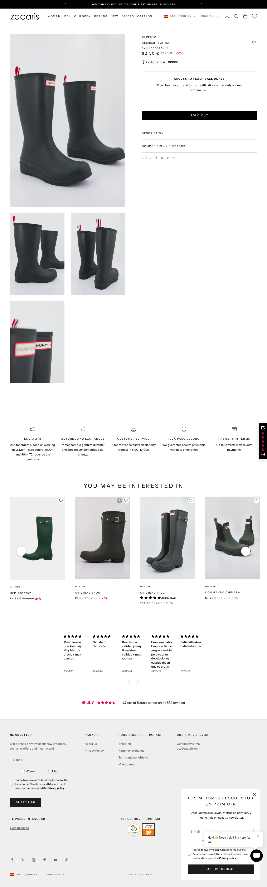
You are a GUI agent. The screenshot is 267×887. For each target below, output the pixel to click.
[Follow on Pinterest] (45, 860)
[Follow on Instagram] (34, 860)
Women (31, 771)
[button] (130, 682)
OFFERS (128, 16)
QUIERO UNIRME (220, 869)
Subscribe (25, 802)
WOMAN (54, 16)
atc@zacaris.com (188, 748)
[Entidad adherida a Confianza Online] (141, 829)
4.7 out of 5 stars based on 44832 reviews (153, 703)
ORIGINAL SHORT (88, 592)
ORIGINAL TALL (152, 592)
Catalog (144, 16)
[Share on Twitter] (162, 158)
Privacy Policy (94, 750)
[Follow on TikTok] (66, 860)
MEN (67, 16)
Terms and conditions (133, 757)
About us (91, 744)
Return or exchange (131, 750)
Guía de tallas (19, 828)
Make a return (127, 764)
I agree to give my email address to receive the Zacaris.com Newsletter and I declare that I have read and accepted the (220, 854)
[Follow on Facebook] (12, 860)
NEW (114, 16)
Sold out (199, 115)
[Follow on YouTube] (55, 860)
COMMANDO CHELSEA (223, 592)
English (207, 16)
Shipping (124, 744)
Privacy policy (227, 858)
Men (55, 771)
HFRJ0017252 (20, 593)
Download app (199, 90)
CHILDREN (82, 16)
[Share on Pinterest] (168, 158)
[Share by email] (173, 158)
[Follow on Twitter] (23, 860)
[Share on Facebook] (156, 158)
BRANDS (100, 16)
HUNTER (149, 37)
